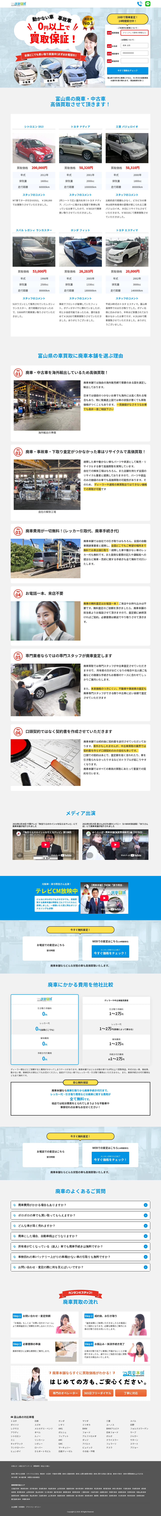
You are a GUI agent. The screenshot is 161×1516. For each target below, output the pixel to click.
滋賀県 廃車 (122, 1492)
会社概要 (14, 1507)
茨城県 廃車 (136, 1488)
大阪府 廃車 (94, 1492)
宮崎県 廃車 (140, 1496)
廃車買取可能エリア (18, 1485)
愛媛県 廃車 (70, 1496)
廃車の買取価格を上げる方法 (133, 1474)
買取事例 (36, 1466)
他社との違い (45, 1466)
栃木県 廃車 (80, 1488)
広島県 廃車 (43, 1496)
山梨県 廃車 (30, 1492)
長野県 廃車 (76, 1492)
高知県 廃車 (89, 1496)
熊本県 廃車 (131, 1496)
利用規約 (22, 1507)
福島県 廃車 (70, 1488)
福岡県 (96, 1496)
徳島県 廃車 (61, 1496)
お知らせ (14, 1466)
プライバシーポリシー (33, 1507)
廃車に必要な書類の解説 (84, 1474)
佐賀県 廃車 (113, 1496)
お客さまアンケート (25, 1466)
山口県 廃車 (52, 1496)
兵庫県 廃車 (104, 1492)
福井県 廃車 (58, 1492)
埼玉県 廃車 (98, 1488)
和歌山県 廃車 (141, 1492)
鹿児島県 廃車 (16, 1499)
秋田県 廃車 (52, 1488)
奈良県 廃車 (131, 1492)
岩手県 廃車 (34, 1488)
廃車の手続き (117, 1474)
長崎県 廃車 (104, 1496)
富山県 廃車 (39, 1492)
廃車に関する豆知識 (18, 1474)
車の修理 (14, 1477)
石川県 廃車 (49, 1492)
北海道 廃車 (15, 1488)
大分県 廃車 (122, 1496)
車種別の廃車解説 (33, 1477)
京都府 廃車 (113, 1492)
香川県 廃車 (80, 1496)
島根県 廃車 (15, 1496)
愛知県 (143, 1488)
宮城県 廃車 (43, 1488)
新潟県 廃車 (21, 1492)
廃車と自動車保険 (69, 1474)
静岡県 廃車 (67, 1492)
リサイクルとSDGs (32, 1474)
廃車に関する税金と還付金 (103, 1474)
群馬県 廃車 (89, 1488)
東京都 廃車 (107, 1488)
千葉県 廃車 (127, 1488)
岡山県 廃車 (34, 1496)
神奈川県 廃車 (117, 1488)
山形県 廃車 (61, 1488)
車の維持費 (22, 1477)
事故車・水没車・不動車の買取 (50, 1474)
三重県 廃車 (85, 1492)
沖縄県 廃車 (26, 1499)
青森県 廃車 (24, 1488)
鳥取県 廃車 (24, 1496)
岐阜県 (13, 1492)
